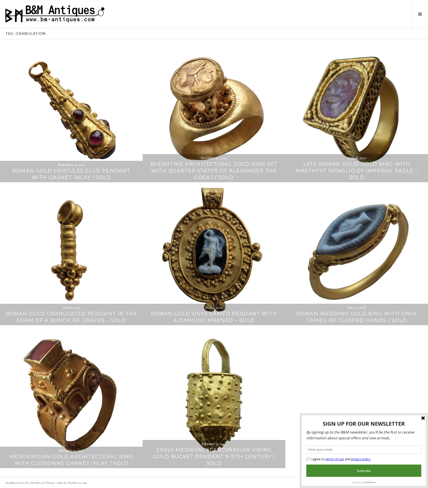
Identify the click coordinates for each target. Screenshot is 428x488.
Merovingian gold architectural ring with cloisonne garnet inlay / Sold (71, 460)
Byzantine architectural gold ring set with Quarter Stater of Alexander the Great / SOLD (214, 170)
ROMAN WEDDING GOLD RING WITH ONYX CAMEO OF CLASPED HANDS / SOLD (356, 317)
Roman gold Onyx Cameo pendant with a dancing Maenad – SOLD (214, 317)
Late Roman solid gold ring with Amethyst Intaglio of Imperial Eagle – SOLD (357, 170)
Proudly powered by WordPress (24, 482)
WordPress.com (77, 482)
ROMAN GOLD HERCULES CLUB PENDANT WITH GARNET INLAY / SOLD (71, 174)
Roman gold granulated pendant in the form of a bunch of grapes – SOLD (71, 317)
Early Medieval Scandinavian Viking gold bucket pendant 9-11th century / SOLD (214, 456)
